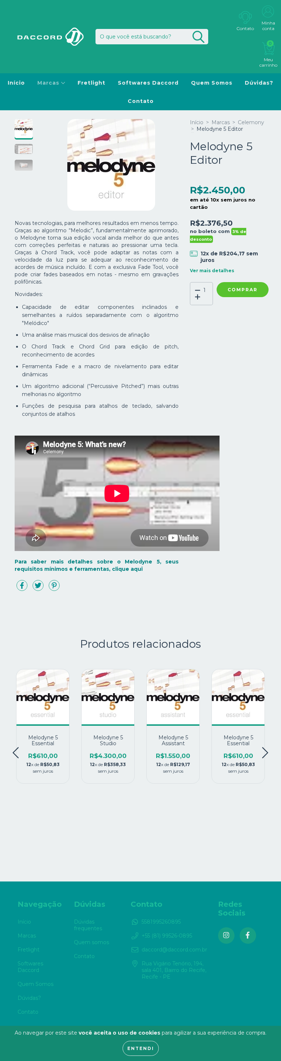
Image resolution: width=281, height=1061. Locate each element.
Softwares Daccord (148, 83)
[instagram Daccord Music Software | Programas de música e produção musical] (226, 935)
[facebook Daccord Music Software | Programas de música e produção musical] (248, 935)
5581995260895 (161, 921)
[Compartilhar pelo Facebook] (22, 588)
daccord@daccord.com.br (174, 949)
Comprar (243, 289)
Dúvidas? (259, 83)
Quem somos (91, 942)
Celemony (251, 122)
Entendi (140, 1048)
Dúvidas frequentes (88, 925)
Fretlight (91, 83)
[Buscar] (198, 37)
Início (16, 83)
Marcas (49, 83)
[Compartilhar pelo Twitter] (39, 588)
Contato (141, 101)
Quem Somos (211, 83)
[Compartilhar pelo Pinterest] (54, 588)
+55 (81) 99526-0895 (167, 935)
